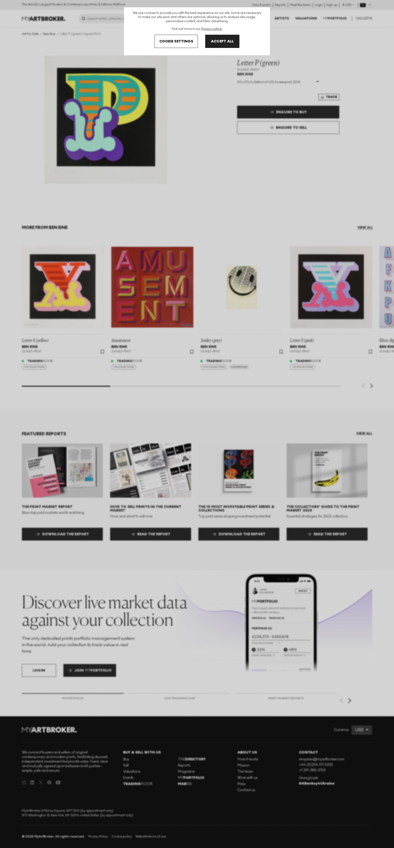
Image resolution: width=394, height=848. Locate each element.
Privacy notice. (211, 29)
